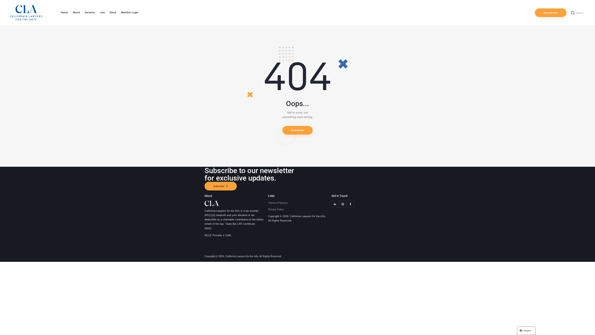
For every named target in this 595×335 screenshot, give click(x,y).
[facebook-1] (350, 204)
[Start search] (573, 13)
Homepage (297, 130)
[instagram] (342, 204)
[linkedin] (335, 204)
